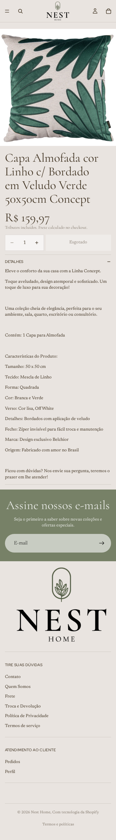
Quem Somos (18, 686)
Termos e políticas (58, 824)
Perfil (10, 772)
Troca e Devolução (23, 706)
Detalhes (14, 261)
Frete (10, 696)
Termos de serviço (22, 726)
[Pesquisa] (20, 11)
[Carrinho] (108, 11)
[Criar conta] (101, 543)
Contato (13, 677)
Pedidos (12, 762)
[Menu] (7, 11)
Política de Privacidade (27, 716)
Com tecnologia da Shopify (75, 812)
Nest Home (40, 812)
